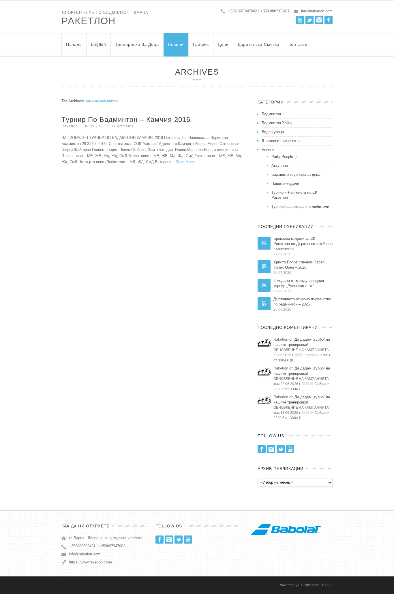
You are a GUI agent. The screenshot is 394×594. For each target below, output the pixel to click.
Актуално (279, 165)
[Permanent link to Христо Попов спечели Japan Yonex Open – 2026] (264, 266)
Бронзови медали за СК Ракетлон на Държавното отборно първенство (303, 243)
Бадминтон (271, 114)
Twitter (309, 20)
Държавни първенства (281, 141)
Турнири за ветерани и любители (300, 206)
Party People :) (284, 156)
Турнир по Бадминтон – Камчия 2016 (125, 119)
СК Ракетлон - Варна (315, 585)
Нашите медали (285, 183)
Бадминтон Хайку (277, 123)
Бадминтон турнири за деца (295, 174)
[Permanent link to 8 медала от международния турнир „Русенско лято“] (264, 285)
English (98, 44)
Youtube (300, 20)
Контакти (297, 44)
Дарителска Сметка (258, 44)
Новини (176, 44)
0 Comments (122, 126)
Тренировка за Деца (137, 44)
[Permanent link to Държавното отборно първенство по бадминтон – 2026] (264, 303)
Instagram (319, 20)
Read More (185, 162)
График (201, 44)
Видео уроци (273, 132)
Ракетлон (88, 21)
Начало (74, 44)
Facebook (328, 20)
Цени (223, 44)
